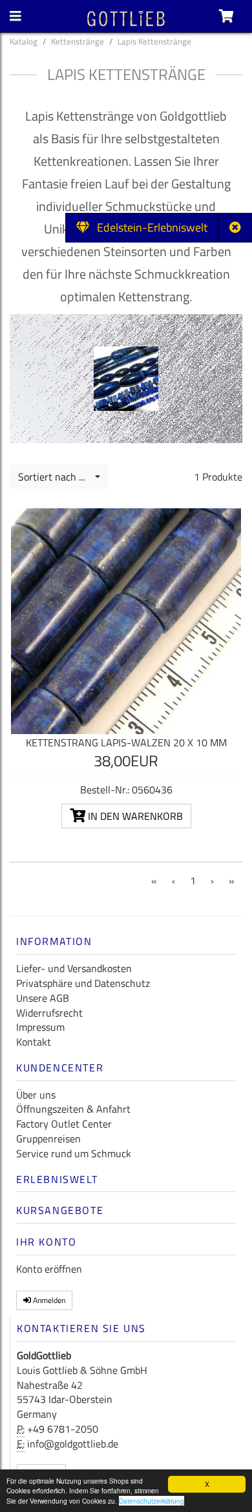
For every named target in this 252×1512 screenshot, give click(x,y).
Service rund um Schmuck (73, 1153)
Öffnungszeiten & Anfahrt (73, 1109)
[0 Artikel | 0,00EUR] (226, 16)
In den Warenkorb (134, 816)
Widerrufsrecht (49, 1012)
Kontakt (33, 1041)
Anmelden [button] (48, 1300)
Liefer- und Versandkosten (74, 968)
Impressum (40, 1027)
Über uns (36, 1094)
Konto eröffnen (49, 1269)
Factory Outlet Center (64, 1123)
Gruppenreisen (48, 1138)
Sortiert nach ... (55, 476)
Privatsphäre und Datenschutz (83, 983)
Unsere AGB (42, 998)
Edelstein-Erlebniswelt (148, 227)
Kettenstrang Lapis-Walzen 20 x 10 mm (126, 742)
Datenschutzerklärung (151, 1501)
